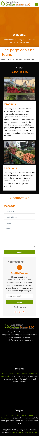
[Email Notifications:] (19, 267)
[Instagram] (19, 312)
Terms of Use (31, 432)
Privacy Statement (17, 432)
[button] (36, 4)
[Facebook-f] (15, 312)
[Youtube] (23, 312)
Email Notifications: (19, 273)
